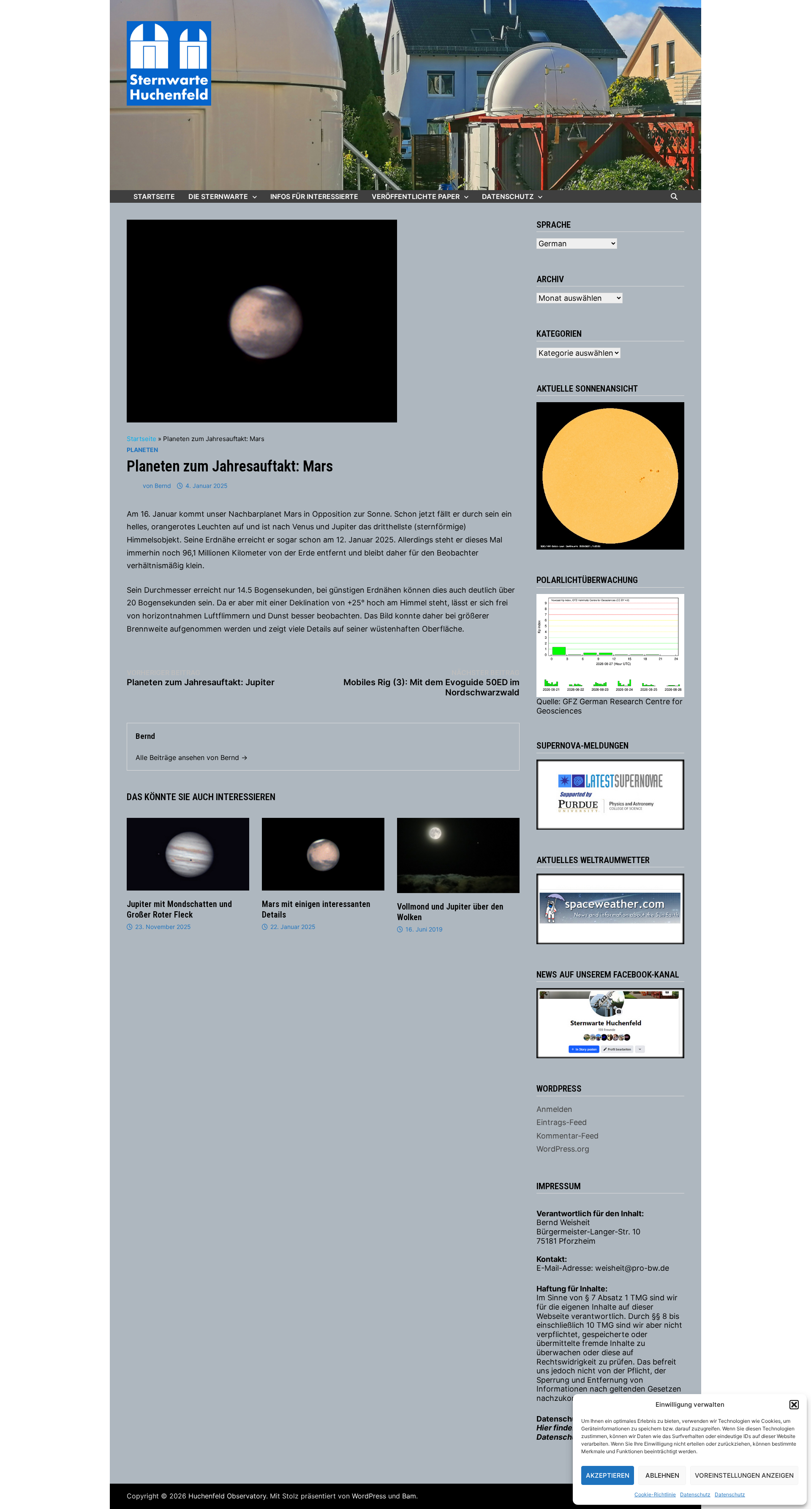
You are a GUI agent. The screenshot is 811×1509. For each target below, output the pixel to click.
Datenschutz (695, 1494)
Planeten (142, 449)
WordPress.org (562, 1148)
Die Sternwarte (218, 196)
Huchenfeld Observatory (227, 1496)
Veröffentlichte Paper (416, 196)
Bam (409, 1496)
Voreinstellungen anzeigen (744, 1475)
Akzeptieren (607, 1475)
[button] (794, 1404)
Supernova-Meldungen (582, 746)
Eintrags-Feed (561, 1122)
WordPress (369, 1496)
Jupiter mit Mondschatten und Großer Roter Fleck (179, 909)
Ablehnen (662, 1475)
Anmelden (554, 1109)
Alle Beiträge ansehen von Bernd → (192, 757)
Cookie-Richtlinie (655, 1494)
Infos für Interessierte (314, 196)
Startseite (154, 196)
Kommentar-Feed (567, 1135)
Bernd (163, 485)
